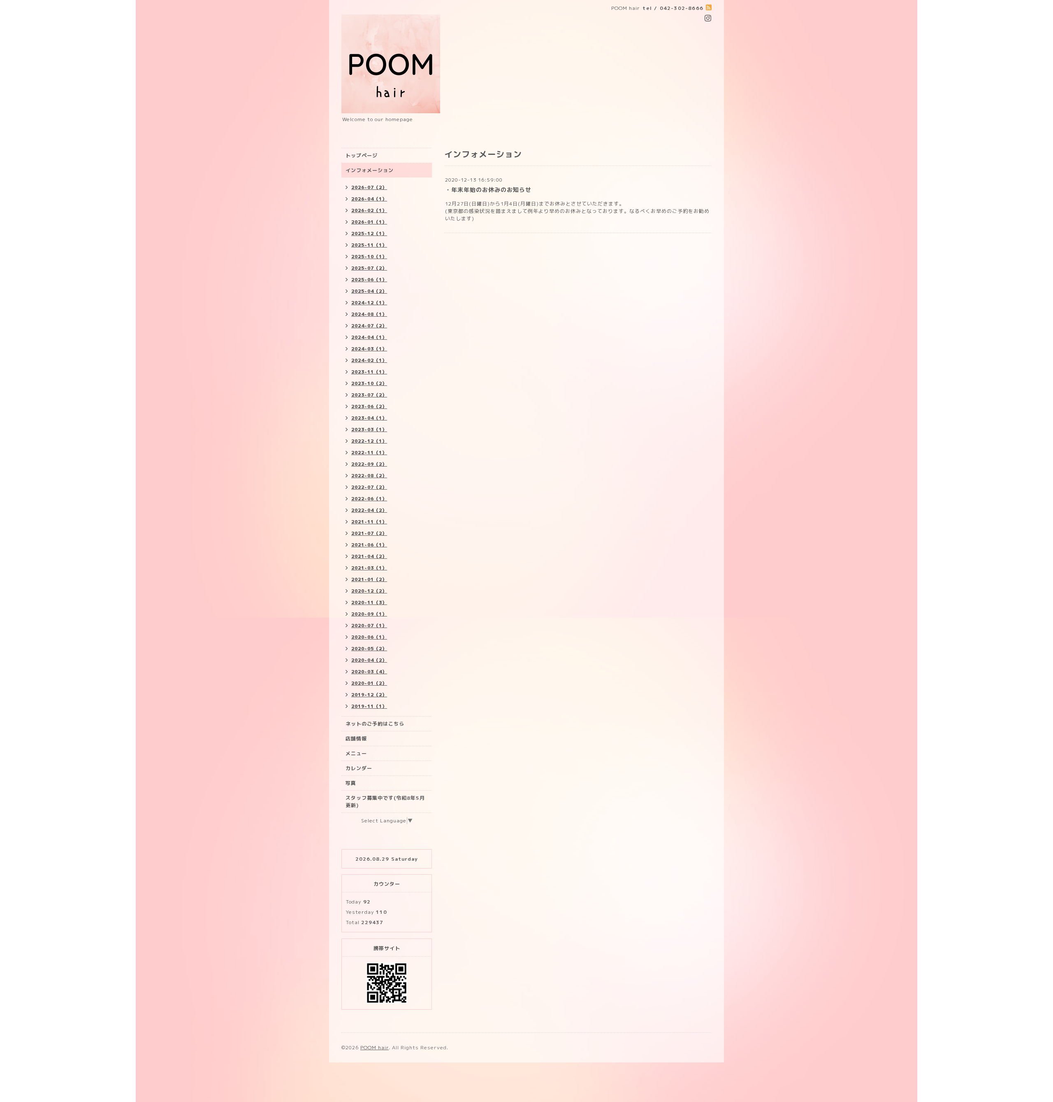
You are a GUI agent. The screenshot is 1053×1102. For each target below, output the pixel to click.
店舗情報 (356, 738)
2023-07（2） (369, 395)
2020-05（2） (369, 648)
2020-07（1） (369, 625)
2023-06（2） (369, 406)
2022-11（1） (369, 452)
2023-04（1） (369, 418)
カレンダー (359, 768)
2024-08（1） (369, 314)
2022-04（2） (369, 510)
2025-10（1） (369, 256)
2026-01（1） (369, 222)
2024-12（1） (369, 302)
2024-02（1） (369, 360)
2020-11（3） (369, 602)
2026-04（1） (369, 199)
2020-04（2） (369, 660)
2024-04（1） (369, 337)
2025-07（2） (369, 268)
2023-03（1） (369, 429)
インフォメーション (370, 170)
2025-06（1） (369, 279)
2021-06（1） (369, 545)
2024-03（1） (369, 349)
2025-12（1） (369, 233)
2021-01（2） (369, 579)
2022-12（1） (369, 441)
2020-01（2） (369, 683)
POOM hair (374, 1047)
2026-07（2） (369, 187)
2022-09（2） (369, 464)
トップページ (362, 155)
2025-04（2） (369, 291)
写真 (351, 783)
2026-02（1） (369, 210)
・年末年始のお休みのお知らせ (488, 190)
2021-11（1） (369, 521)
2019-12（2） (369, 694)
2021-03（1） (369, 568)
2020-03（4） (369, 671)
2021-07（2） (369, 533)
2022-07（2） (369, 487)
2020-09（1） (369, 614)
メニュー (356, 753)
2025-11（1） (369, 245)
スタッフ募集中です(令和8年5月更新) (385, 801)
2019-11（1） (369, 706)
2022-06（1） (369, 498)
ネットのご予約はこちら (375, 723)
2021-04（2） (369, 556)
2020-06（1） (369, 637)
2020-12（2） (369, 591)
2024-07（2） (369, 325)
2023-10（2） (369, 383)
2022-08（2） (369, 475)
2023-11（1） (369, 372)
